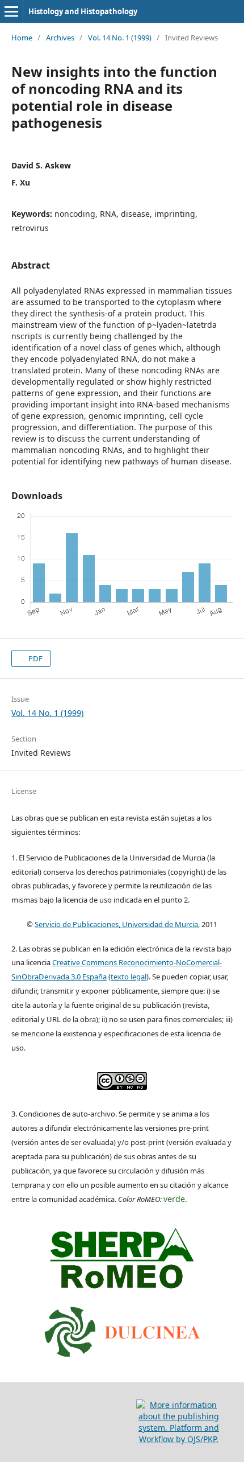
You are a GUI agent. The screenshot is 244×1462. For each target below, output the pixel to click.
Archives (60, 37)
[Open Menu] (11, 11)
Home (21, 37)
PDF (35, 658)
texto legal (128, 976)
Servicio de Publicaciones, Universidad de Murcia (116, 924)
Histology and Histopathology (82, 11)
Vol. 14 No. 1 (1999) (120, 37)
